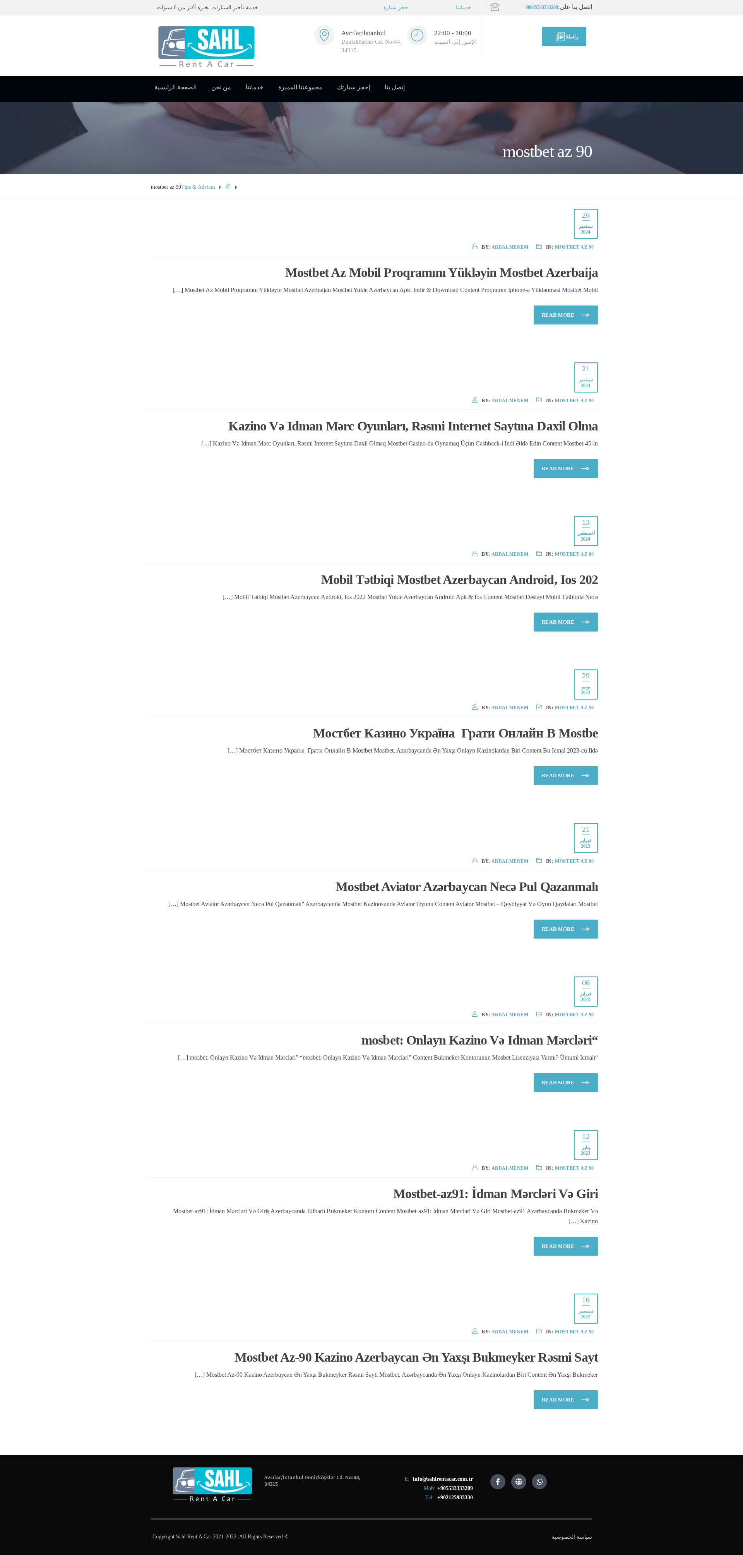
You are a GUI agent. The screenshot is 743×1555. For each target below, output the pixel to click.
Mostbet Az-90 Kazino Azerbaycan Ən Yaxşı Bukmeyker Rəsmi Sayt (416, 1357)
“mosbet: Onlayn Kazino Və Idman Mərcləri (479, 1040)
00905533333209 (542, 7)
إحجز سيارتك (353, 87)
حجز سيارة (395, 7)
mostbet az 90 (574, 247)
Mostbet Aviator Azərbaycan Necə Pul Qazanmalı (467, 886)
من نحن (221, 87)
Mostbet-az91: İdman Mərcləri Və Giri (495, 1193)
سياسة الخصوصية (572, 1537)
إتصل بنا (395, 87)
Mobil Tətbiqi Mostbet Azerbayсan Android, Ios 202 (459, 579)
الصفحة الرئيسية (175, 87)
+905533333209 (455, 1488)
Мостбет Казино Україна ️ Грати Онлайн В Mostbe (455, 733)
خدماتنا (463, 7)
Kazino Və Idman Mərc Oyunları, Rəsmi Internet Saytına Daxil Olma (413, 426)
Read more (559, 315)
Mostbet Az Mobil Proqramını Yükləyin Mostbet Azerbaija (441, 272)
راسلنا (571, 36)
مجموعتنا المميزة (300, 87)
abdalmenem (510, 247)
